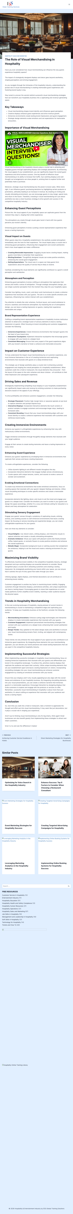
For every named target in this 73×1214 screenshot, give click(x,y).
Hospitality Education (9, 900)
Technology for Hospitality (11, 922)
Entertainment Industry (10, 898)
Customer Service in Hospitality (13, 895)
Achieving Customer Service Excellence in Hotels (17, 737)
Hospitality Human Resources (12, 906)
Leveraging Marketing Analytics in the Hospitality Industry (16, 866)
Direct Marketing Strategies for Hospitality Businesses (56, 737)
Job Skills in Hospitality (10, 914)
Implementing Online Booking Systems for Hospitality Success (54, 866)
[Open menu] (69, 4)
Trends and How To (9, 925)
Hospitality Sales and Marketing (16, 56)
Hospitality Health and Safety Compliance (17, 903)
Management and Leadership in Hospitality (17, 917)
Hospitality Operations (10, 909)
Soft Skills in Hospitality (10, 919)
